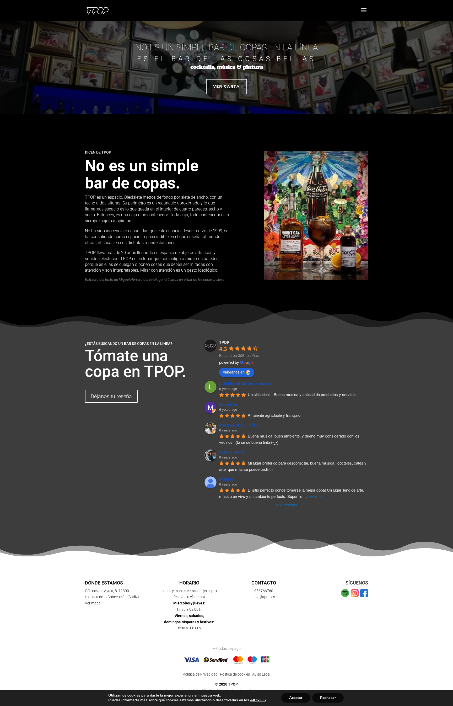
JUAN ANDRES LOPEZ (239, 425)
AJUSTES (258, 700)
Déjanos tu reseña (111, 396)
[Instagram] (355, 596)
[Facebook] (364, 596)
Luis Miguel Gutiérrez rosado (245, 383)
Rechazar (328, 697)
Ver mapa (93, 603)
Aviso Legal (261, 674)
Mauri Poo (228, 404)
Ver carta (226, 86)
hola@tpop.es (263, 597)
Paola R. (226, 479)
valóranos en (234, 372)
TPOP (224, 342)
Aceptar (295, 697)
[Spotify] (345, 596)
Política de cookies (235, 674)
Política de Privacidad (200, 674)
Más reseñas (286, 504)
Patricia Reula (231, 452)
